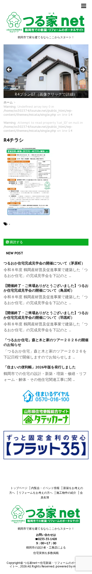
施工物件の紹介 (66, 492)
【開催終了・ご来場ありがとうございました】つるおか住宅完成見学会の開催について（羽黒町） (46, 315)
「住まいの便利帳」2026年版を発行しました (40, 367)
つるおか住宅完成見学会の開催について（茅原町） (44, 263)
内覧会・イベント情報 (45, 488)
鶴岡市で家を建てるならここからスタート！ (46, 528)
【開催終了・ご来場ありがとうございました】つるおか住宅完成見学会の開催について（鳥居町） (46, 288)
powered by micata (69, 566)
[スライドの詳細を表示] (46, 71)
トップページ (18, 488)
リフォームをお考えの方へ (36, 492)
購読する (16, 242)
